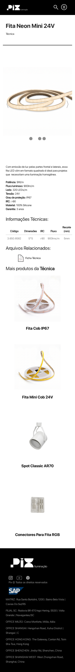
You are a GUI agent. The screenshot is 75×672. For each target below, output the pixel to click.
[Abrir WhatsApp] (65, 662)
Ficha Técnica (33, 258)
